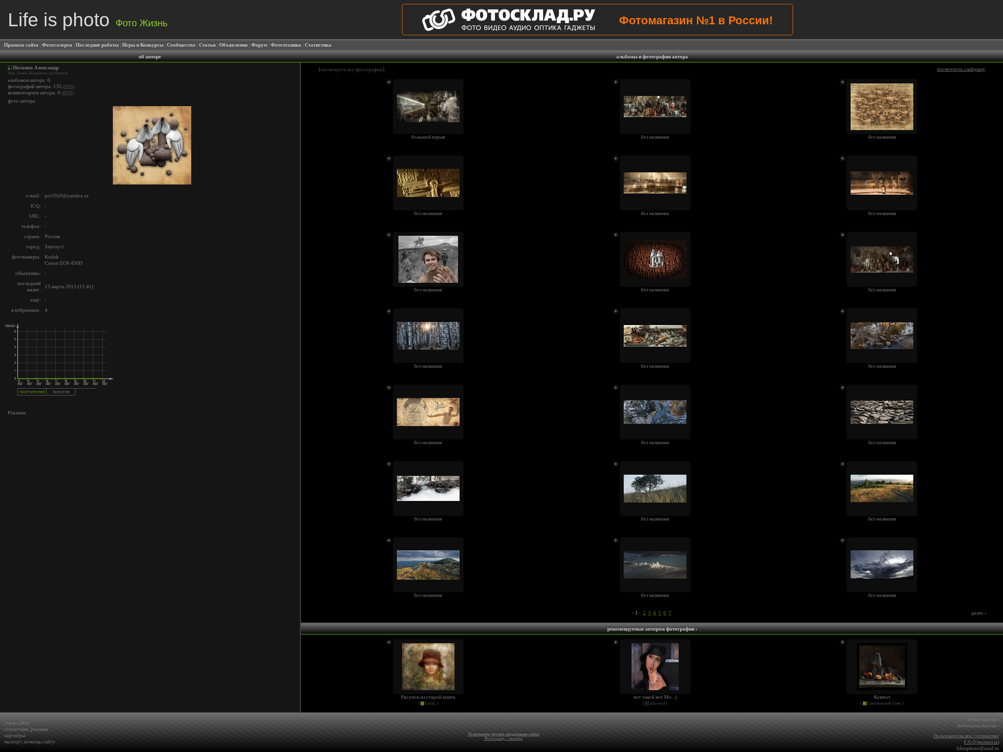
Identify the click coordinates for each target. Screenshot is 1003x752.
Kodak (52, 257)
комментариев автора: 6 (34, 93)
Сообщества (181, 45)
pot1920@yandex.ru (67, 196)
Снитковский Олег (884, 703)
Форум (259, 45)
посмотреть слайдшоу (961, 69)
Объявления (233, 45)
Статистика (318, 45)
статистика (16, 729)
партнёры (14, 735)
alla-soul (657, 703)
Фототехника (286, 45)
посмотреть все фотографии (351, 69)
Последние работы (97, 45)
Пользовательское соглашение (966, 736)
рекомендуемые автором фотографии (652, 629)
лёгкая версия (983, 719)
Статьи (207, 45)
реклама (39, 729)
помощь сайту (39, 742)
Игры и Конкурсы (142, 45)
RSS (68, 86)
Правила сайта (21, 45)
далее (978, 613)
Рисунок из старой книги (428, 697)
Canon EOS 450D (63, 263)
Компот (882, 697)
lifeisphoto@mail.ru (977, 748)
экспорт (13, 742)
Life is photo (88, 19)
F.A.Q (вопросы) (981, 742)
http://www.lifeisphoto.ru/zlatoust (38, 73)
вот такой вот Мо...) (655, 697)
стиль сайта (16, 723)
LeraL (430, 703)
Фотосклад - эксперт (503, 738)
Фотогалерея (57, 45)
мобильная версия (978, 725)
